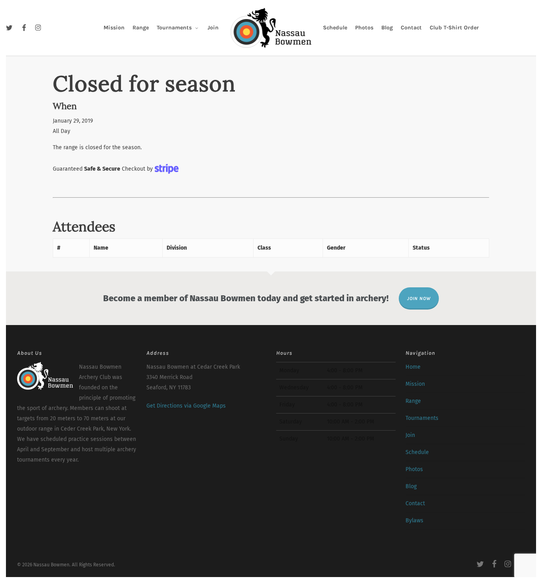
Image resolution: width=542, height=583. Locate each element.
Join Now (419, 298)
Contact (415, 503)
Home (413, 367)
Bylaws (414, 520)
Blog (411, 486)
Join (410, 435)
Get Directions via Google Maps (186, 405)
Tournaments (422, 418)
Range (413, 401)
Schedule (417, 452)
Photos (414, 469)
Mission (415, 384)
